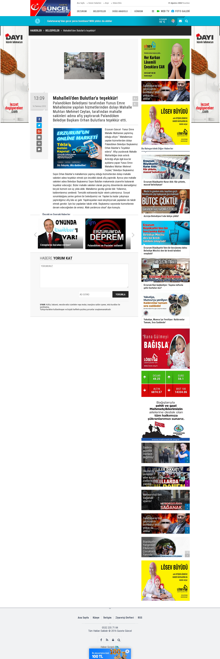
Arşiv (107, 3)
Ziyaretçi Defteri (124, 617)
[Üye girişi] (113, 640)
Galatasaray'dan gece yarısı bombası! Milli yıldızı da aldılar (79, 21)
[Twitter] (39, 125)
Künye (96, 617)
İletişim (107, 617)
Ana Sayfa (81, 3)
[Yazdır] (39, 143)
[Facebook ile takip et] (101, 640)
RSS (140, 617)
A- (135, 104)
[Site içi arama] (186, 21)
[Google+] (39, 131)
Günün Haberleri (94, 3)
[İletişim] (180, 21)
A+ (135, 98)
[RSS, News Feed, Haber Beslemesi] (107, 640)
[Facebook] (39, 119)
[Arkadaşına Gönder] (39, 137)
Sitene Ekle (117, 3)
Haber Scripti (107, 647)
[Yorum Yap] (39, 149)
